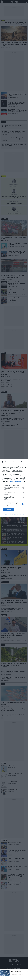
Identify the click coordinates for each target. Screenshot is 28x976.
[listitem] (14, 485)
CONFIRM (8, 509)
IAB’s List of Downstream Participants (15, 481)
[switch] (23, 488)
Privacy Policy (21, 514)
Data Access (14, 514)
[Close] (25, 462)
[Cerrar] (26, 971)
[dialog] (14, 488)
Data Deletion (6, 514)
